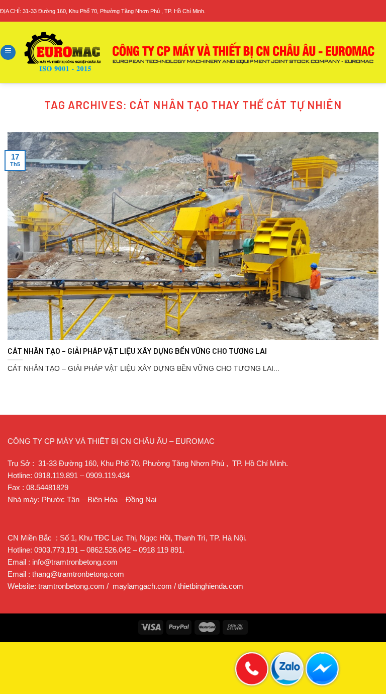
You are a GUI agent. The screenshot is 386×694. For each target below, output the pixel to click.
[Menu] (8, 52)
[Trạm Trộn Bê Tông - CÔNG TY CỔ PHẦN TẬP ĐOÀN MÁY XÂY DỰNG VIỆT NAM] (200, 52)
